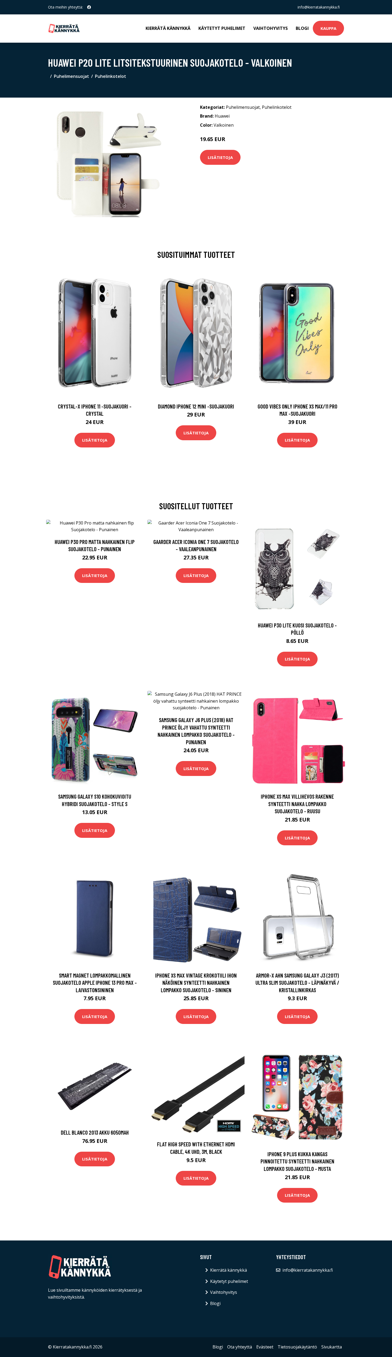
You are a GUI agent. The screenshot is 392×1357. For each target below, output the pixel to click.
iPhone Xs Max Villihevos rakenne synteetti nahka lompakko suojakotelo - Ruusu (297, 803)
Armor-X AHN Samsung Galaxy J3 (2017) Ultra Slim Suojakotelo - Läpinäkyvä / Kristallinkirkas (297, 982)
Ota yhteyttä (239, 1347)
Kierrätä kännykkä (168, 28)
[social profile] (89, 7)
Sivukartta (331, 1347)
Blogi (302, 28)
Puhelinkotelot (110, 76)
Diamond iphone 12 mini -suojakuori (196, 406)
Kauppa (328, 28)
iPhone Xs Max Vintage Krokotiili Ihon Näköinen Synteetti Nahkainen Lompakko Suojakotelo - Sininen (196, 982)
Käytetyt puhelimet (221, 28)
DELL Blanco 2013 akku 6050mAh (95, 1132)
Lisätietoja (220, 157)
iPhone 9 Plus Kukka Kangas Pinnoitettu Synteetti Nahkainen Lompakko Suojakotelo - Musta (297, 1161)
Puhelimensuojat (71, 76)
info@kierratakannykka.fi (319, 7)
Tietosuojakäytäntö (297, 1347)
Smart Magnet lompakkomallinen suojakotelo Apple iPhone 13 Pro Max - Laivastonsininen (95, 982)
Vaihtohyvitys (270, 28)
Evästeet (264, 1347)
